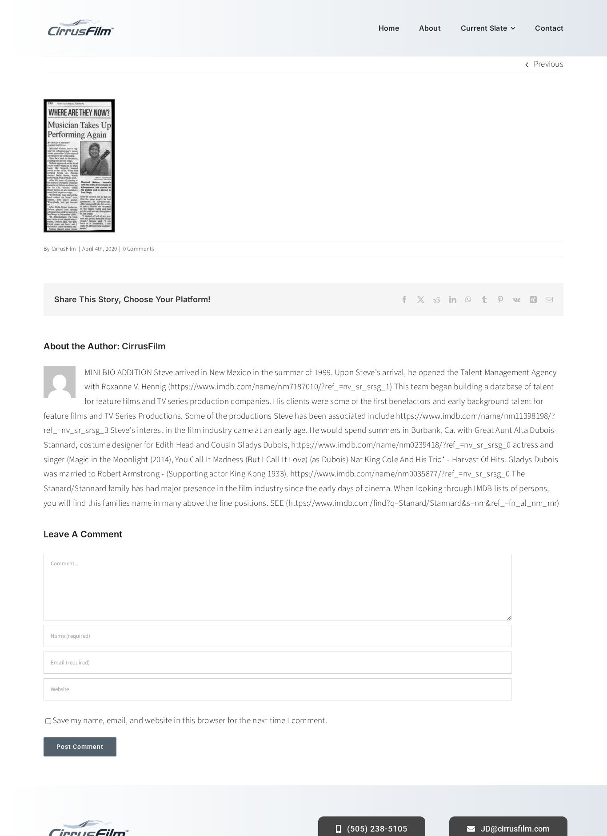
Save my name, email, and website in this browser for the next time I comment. (189, 721)
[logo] (80, 21)
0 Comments (138, 249)
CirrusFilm (64, 249)
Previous (548, 64)
